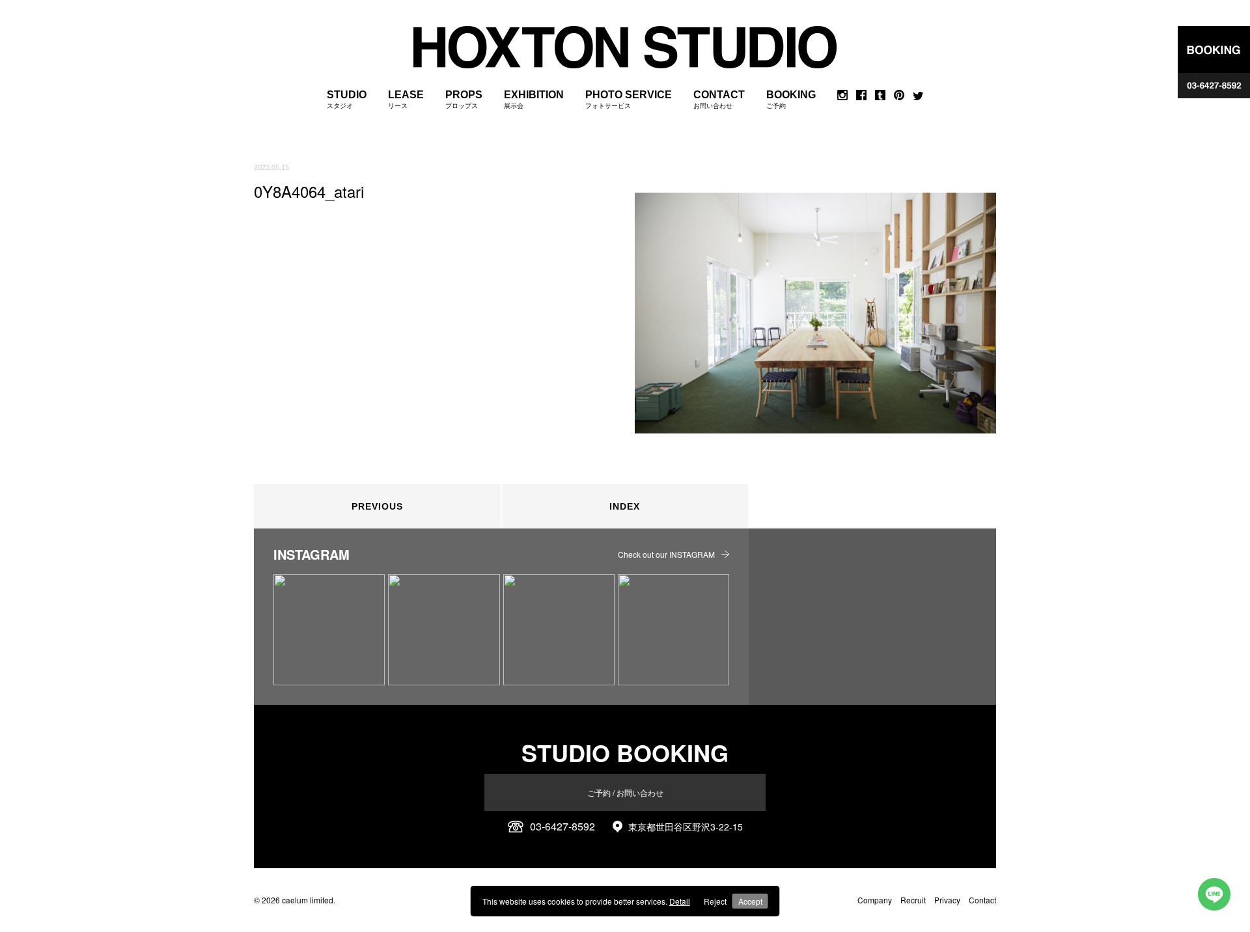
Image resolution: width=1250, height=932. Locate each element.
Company (874, 899)
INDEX (624, 506)
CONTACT (719, 99)
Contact (982, 899)
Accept (750, 901)
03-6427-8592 (562, 826)
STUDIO (347, 99)
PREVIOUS (377, 506)
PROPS (463, 99)
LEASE (406, 99)
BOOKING (791, 99)
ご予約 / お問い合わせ (625, 792)
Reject (715, 901)
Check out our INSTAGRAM (666, 554)
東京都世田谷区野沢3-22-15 (685, 826)
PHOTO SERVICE (628, 99)
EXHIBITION (534, 99)
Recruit (913, 899)
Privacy (947, 899)
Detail (679, 901)
